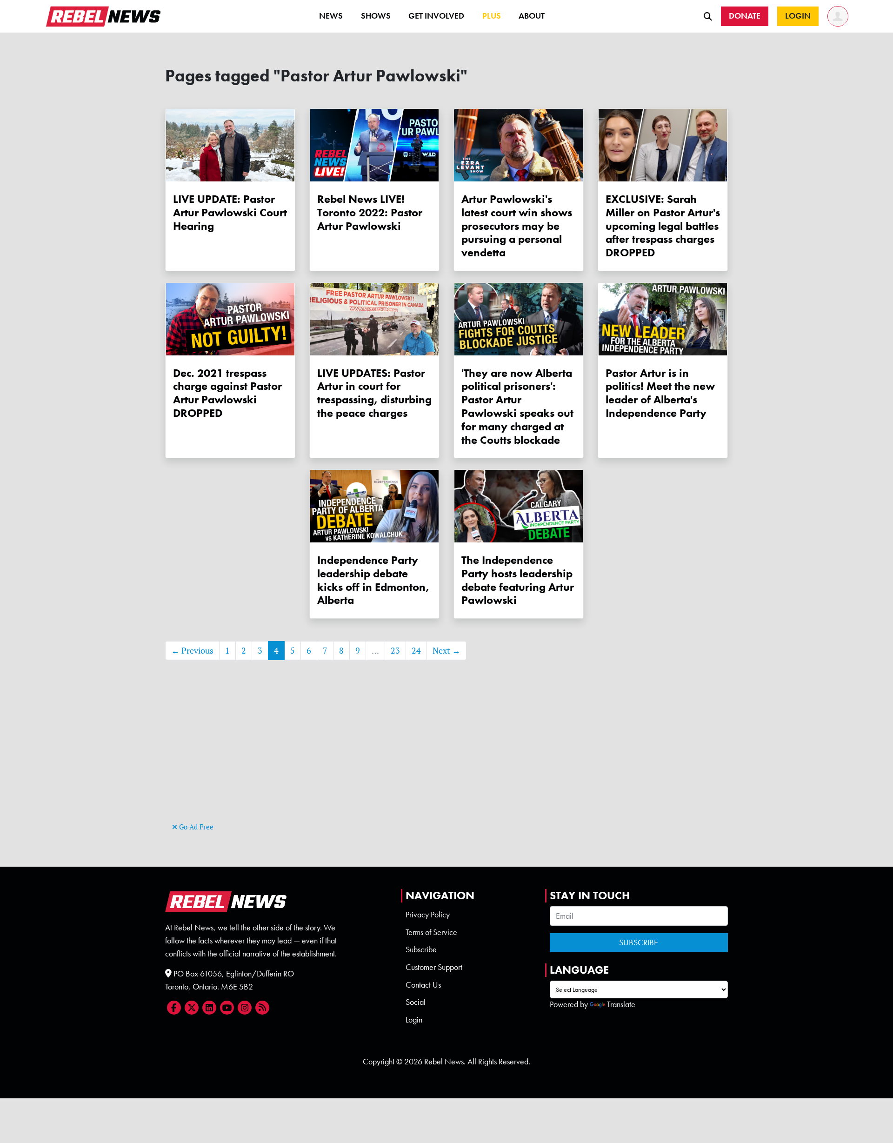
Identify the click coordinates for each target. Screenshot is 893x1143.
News (331, 15)
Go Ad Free (195, 826)
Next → (446, 650)
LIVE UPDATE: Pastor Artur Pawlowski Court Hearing (230, 212)
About (532, 15)
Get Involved (436, 15)
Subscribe (421, 949)
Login (414, 1019)
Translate (621, 1004)
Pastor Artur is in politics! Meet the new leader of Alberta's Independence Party (660, 393)
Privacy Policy (428, 914)
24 (416, 650)
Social (416, 1002)
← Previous (192, 650)
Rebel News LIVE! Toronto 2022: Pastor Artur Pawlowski (369, 212)
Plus (491, 15)
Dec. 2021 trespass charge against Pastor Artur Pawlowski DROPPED (227, 393)
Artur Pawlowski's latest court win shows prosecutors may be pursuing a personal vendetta (516, 226)
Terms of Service (431, 932)
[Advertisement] (446, 755)
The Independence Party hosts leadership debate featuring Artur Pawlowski (517, 580)
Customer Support (434, 967)
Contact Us (423, 984)
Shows (376, 15)
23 (395, 650)
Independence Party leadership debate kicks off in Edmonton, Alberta (373, 580)
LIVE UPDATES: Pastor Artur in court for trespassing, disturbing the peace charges (374, 393)
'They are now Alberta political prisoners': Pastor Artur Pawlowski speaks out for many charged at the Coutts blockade (517, 406)
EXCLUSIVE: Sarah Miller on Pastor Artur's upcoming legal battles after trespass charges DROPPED (663, 226)
